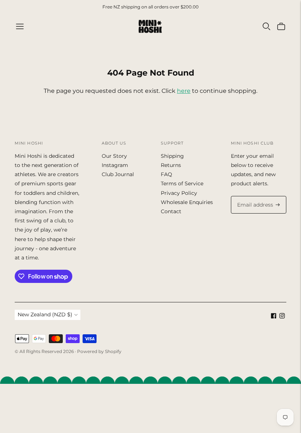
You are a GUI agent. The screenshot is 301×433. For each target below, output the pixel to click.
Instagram (115, 165)
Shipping (172, 156)
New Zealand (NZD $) (45, 314)
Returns (171, 165)
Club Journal (118, 174)
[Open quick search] (266, 26)
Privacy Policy (179, 193)
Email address (253, 196)
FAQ (166, 174)
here (184, 90)
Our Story (114, 156)
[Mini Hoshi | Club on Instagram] (282, 316)
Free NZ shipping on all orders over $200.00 (150, 7)
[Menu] (20, 26)
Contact (171, 211)
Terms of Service (182, 183)
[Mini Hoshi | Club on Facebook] (273, 316)
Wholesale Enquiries (187, 202)
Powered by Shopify (99, 351)
